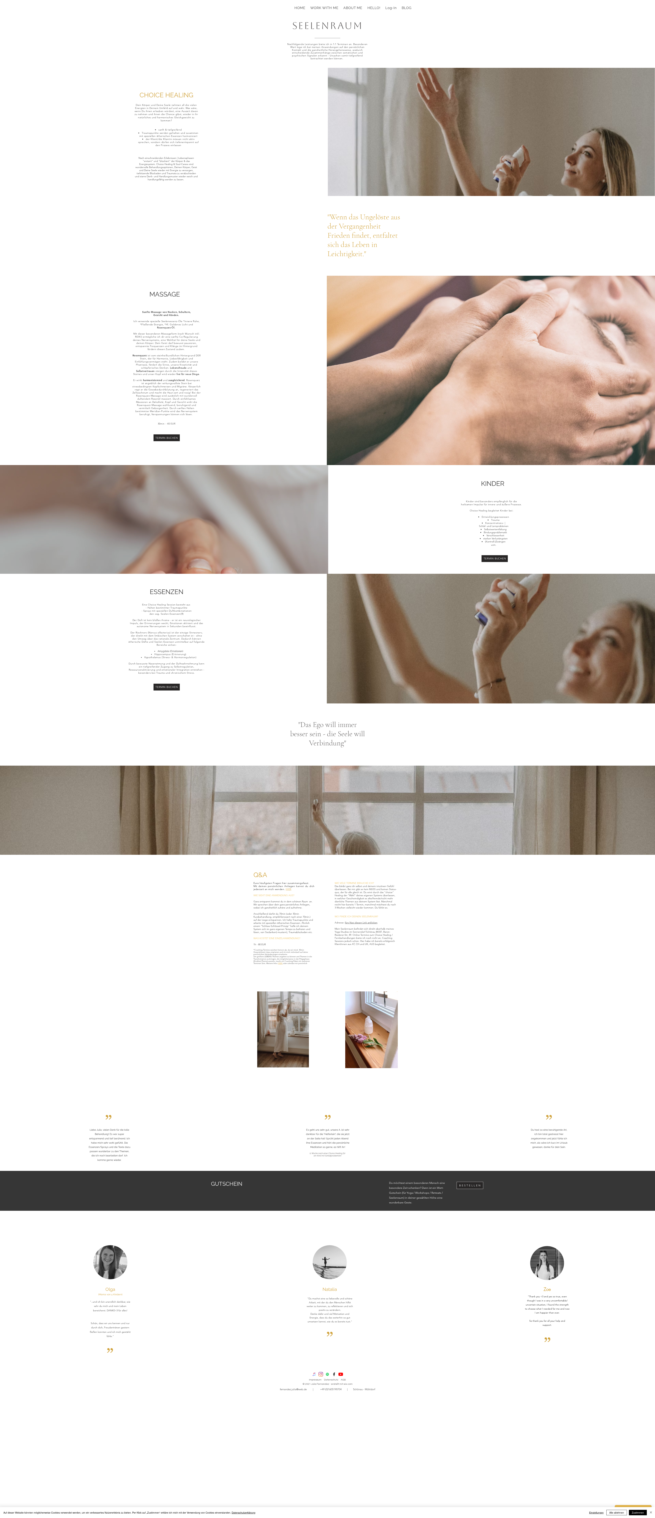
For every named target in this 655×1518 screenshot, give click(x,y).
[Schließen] (651, 1512)
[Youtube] (340, 1374)
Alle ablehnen (616, 1512)
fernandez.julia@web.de (293, 1389)
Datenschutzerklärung (243, 1512)
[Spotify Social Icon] (327, 1374)
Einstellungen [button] (596, 1512)
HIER (288, 889)
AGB (343, 1380)
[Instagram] (320, 1374)
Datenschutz (331, 1380)
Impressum (315, 1380)
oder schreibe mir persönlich (295, 963)
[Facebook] (334, 1374)
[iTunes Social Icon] (314, 1374)
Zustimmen (638, 1512)
